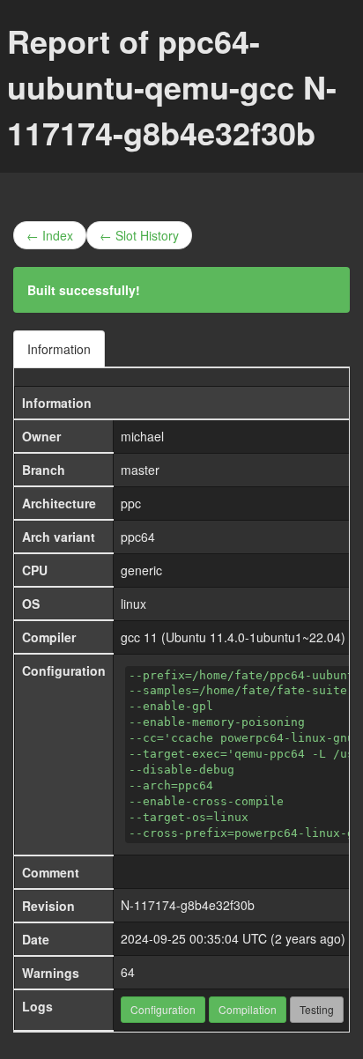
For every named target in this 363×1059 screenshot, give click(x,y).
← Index (49, 235)
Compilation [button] (248, 1009)
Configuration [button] (163, 1009)
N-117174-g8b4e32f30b (188, 905)
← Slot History (139, 235)
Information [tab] (59, 349)
